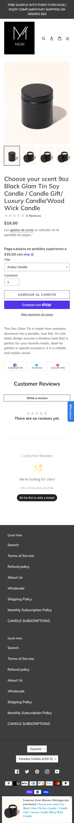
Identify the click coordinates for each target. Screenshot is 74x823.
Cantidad (10, 275)
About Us (15, 577)
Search (13, 545)
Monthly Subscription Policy (30, 610)
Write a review (37, 398)
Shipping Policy (20, 599)
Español (35, 749)
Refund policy (18, 566)
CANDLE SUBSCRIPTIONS (29, 621)
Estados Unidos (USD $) (36, 759)
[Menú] (68, 38)
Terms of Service (21, 556)
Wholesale (16, 588)
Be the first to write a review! (37, 498)
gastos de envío (22, 230)
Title (7, 259)
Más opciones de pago (37, 314)
